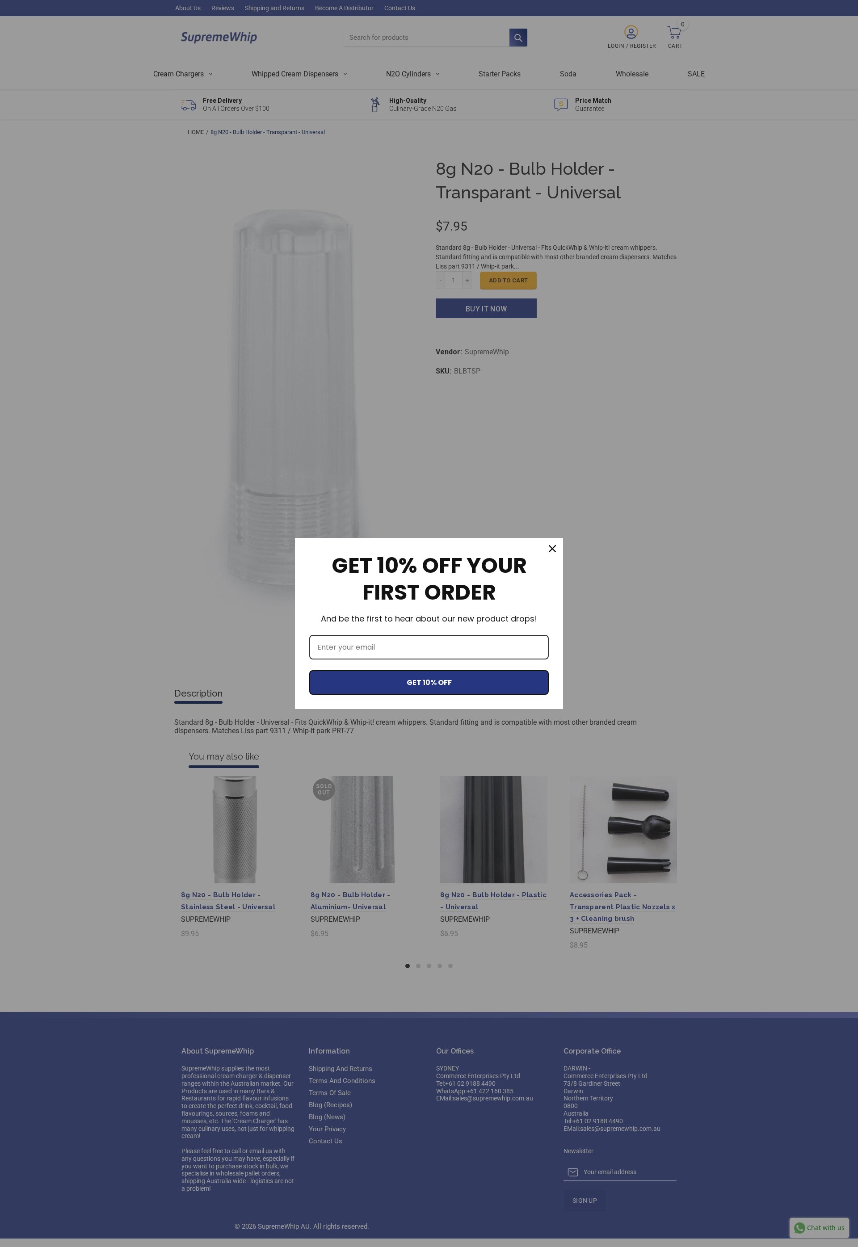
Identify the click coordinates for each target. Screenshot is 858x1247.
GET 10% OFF (429, 682)
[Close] (552, 548)
